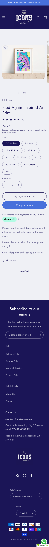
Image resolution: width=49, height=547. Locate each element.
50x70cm (22, 157)
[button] (3, 17)
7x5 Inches (11, 143)
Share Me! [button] (11, 260)
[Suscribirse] (39, 335)
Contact (9, 401)
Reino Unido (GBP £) (23, 496)
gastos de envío (26, 130)
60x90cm (11, 164)
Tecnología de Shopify (31, 540)
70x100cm (29, 164)
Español (23, 513)
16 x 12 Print (12, 150)
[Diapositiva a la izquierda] (18, 93)
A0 (7, 171)
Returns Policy (12, 361)
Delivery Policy (13, 354)
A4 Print (29, 143)
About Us (10, 394)
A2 (7, 157)
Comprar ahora (24, 205)
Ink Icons (20, 540)
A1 (36, 157)
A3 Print (31, 150)
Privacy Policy (12, 375)
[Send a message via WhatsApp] (44, 542)
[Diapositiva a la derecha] (31, 93)
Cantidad (6, 178)
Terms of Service (13, 368)
